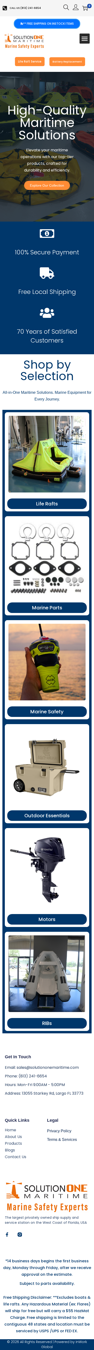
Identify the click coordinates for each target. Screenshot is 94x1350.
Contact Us (15, 1157)
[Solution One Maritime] (20, 1234)
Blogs (10, 1150)
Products (13, 1143)
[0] (85, 8)
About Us (13, 1136)
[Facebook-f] (7, 1234)
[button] (85, 39)
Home (10, 1130)
